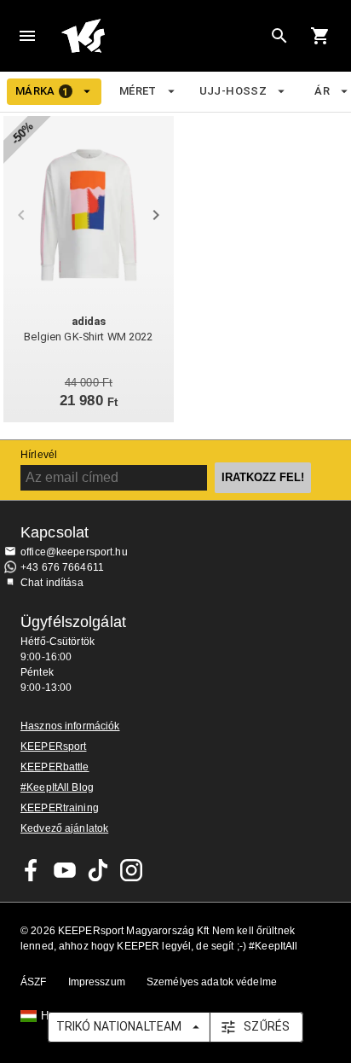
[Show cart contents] (320, 36)
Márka (42, 91)
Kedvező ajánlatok (64, 828)
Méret (138, 90)
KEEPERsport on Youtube (65, 870)
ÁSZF (33, 982)
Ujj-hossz (233, 90)
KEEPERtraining (59, 808)
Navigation (27, 35)
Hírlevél (38, 455)
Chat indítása (51, 583)
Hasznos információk (70, 726)
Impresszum (96, 982)
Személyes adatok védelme (212, 982)
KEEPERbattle (54, 767)
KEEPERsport (53, 746)
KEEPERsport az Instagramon (131, 870)
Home (161, 36)
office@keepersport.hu (74, 552)
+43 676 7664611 (62, 567)
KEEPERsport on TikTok (98, 870)
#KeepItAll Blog (57, 787)
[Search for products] (279, 36)
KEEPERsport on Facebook (31, 870)
